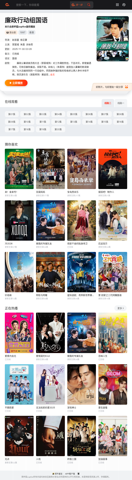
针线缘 (8, 295)
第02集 (27, 114)
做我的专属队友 (44, 243)
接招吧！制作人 (106, 191)
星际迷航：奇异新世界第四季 (81, 295)
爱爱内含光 (10, 356)
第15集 (104, 121)
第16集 (120, 121)
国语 (14, 58)
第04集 (58, 114)
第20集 (58, 129)
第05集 (73, 114)
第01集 (11, 114)
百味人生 (102, 356)
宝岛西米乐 (73, 191)
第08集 (120, 114)
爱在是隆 (102, 407)
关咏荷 (29, 44)
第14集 (89, 121)
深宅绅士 (71, 407)
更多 (120, 308)
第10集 (27, 121)
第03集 (43, 114)
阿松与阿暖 (41, 295)
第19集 (42, 129)
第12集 (58, 121)
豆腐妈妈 (40, 191)
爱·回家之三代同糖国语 (110, 295)
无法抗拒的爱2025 (45, 407)
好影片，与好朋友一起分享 (109, 86)
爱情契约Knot (43, 356)
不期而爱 (9, 407)
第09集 (11, 121)
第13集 (73, 121)
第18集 (27, 129)
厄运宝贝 (102, 243)
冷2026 (9, 243)
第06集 (89, 114)
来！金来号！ (11, 191)
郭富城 (15, 44)
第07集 (104, 114)
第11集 (42, 121)
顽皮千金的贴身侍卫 (77, 243)
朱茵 (22, 44)
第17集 (11, 129)
